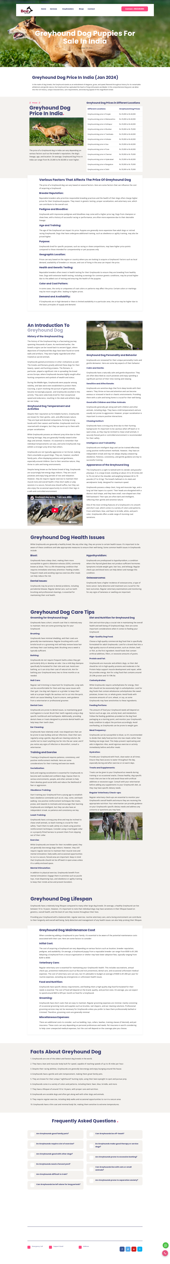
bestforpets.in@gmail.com (25, 2)
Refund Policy (93, 1234)
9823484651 (45, 2)
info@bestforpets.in (63, 1249)
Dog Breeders (68, 9)
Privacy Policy (82, 1234)
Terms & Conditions (69, 1234)
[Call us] (165, 1253)
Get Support (104, 1234)
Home (43, 9)
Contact (91, 9)
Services (53, 9)
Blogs (81, 9)
